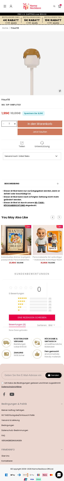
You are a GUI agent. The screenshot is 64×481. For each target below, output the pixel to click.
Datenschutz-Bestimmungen (14, 430)
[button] (4, 6)
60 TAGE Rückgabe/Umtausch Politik (18, 415)
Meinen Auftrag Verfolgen (12, 410)
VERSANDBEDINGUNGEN (11, 440)
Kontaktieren (7, 461)
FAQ (3, 435)
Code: (11, 23)
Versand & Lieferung (10, 420)
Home (5, 28)
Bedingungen (7, 425)
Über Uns (5, 456)
